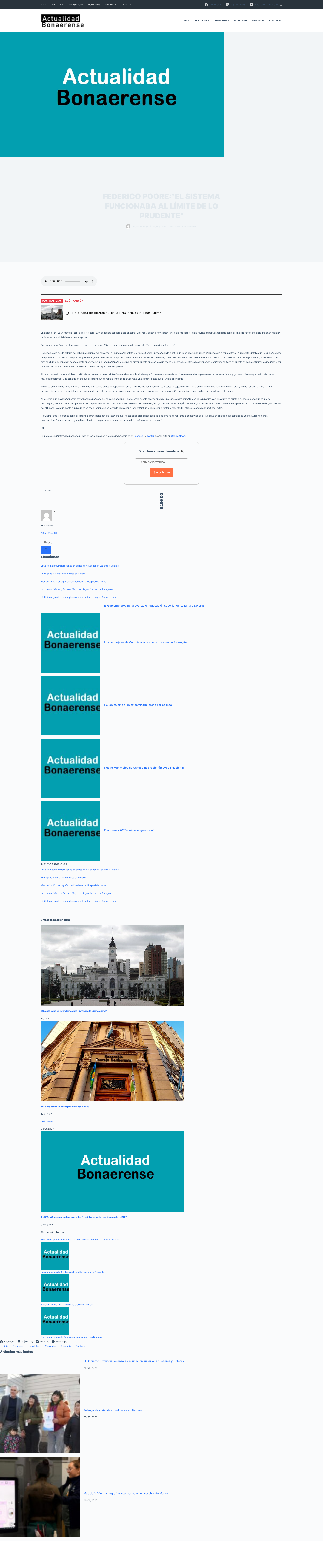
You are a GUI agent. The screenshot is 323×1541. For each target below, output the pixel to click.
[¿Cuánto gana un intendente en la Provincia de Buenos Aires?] (112, 965)
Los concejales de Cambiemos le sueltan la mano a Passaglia (145, 642)
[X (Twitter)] (161, 497)
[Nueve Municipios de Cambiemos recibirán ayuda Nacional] (70, 768)
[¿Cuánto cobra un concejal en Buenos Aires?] (112, 1061)
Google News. (178, 435)
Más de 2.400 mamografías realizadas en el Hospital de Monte (73, 581)
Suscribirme (161, 472)
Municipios (94, 4)
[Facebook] (161, 494)
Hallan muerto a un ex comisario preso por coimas (138, 705)
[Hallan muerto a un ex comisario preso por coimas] (70, 705)
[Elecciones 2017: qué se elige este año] (70, 830)
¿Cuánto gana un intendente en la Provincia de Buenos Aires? (74, 1011)
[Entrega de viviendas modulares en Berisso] (40, 1413)
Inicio (44, 4)
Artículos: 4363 (49, 532)
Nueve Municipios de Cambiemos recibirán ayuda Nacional (144, 767)
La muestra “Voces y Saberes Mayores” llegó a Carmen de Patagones (77, 589)
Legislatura (76, 4)
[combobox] (73, 542)
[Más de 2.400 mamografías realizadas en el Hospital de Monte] (40, 1496)
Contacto (126, 4)
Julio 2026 (47, 1121)
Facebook (139, 435)
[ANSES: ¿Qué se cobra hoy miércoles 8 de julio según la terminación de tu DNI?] (112, 1171)
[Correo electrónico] (161, 508)
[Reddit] (161, 499)
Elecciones (58, 4)
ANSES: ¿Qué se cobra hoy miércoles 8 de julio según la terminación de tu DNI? (84, 1217)
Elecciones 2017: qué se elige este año (130, 830)
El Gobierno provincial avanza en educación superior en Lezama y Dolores (80, 565)
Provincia (110, 4)
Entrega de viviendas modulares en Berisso (63, 573)
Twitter (150, 435)
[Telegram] (161, 505)
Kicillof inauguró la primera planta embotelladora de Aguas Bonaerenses (78, 597)
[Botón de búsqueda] (46, 550)
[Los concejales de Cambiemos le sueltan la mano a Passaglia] (70, 642)
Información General (183, 226)
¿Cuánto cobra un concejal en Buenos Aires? (65, 1106)
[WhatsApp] (161, 502)
